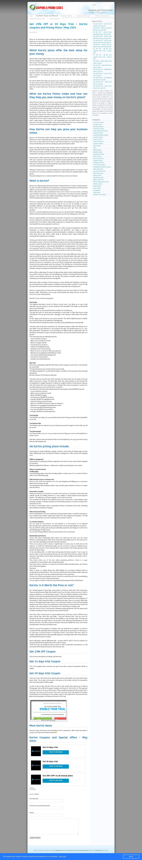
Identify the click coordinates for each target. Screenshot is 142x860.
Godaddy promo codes (98, 162)
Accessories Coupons (98, 122)
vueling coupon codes (84, 16)
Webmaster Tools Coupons (99, 194)
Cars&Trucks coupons (98, 128)
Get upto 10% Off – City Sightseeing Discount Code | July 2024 (102, 78)
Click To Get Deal (55, 752)
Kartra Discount (55, 18)
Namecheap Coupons (98, 177)
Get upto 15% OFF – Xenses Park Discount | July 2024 (102, 82)
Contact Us (42, 850)
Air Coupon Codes (97, 124)
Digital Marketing (97, 149)
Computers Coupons (98, 132)
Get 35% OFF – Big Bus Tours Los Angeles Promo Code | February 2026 (102, 45)
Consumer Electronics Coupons (100, 135)
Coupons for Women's (98, 141)
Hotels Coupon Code (98, 169)
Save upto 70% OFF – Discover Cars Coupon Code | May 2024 (102, 87)
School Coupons (97, 186)
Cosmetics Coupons (98, 137)
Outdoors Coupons (97, 183)
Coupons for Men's (97, 139)
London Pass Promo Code (37, 18)
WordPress (91, 850)
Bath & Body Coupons (98, 126)
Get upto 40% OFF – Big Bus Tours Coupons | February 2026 (102, 24)
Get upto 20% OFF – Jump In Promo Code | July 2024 (102, 74)
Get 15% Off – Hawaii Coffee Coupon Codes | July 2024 (102, 62)
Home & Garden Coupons (99, 164)
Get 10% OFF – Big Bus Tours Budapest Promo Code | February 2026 (102, 57)
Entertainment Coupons (98, 154)
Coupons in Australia (98, 143)
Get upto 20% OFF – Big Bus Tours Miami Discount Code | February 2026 (102, 37)
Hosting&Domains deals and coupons (102, 166)
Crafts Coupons (97, 145)
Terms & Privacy (50, 850)
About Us (36, 850)
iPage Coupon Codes (98, 173)
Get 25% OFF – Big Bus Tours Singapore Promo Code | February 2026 (102, 50)
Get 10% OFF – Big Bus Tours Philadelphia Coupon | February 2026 (102, 33)
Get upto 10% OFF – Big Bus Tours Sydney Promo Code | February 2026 (102, 41)
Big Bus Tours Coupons (102, 16)
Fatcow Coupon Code (98, 158)
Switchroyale (105, 850)
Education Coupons (97, 152)
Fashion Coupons (97, 156)
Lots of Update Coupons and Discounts (97, 12)
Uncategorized (96, 190)
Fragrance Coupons (98, 160)
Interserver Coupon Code (99, 171)
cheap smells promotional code (100, 130)
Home (31, 16)
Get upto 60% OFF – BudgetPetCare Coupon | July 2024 (102, 70)
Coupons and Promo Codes (100, 10)
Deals (30, 789)
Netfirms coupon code (98, 179)
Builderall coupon (66, 16)
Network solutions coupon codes (101, 181)
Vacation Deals (96, 192)
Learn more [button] (62, 856)
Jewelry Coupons (97, 175)
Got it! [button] (131, 856)
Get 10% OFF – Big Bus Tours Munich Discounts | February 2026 (102, 29)
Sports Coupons (97, 188)
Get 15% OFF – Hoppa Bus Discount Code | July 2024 (102, 66)
